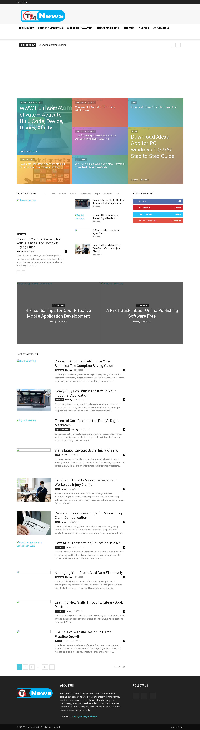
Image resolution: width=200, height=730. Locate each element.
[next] (179, 45)
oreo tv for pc (177, 727)
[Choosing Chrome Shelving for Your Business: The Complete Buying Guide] (42, 217)
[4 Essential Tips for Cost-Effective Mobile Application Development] (58, 313)
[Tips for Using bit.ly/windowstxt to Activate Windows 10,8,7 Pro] (100, 144)
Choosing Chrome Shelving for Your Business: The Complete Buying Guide (38, 243)
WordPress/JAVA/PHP (79, 27)
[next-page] (23, 272)
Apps (97, 193)
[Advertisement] (100, 72)
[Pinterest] (176, 2)
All (45, 193)
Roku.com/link (27, 160)
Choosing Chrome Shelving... (53, 44)
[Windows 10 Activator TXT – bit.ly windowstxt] (100, 115)
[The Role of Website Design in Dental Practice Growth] (34, 641)
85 (45, 667)
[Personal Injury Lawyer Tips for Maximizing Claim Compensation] (34, 523)
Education (60, 547)
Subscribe (176, 221)
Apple (73, 193)
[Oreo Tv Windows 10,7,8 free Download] (155, 115)
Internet (129, 27)
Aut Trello (80, 160)
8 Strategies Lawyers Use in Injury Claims (86, 450)
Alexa (134, 131)
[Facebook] (170, 2)
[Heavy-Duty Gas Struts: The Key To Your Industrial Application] (82, 204)
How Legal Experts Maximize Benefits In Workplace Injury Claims (107, 248)
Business (21, 234)
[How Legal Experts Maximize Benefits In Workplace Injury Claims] (82, 249)
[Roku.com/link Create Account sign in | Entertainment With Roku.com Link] (44, 172)
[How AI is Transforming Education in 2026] (34, 552)
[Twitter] (181, 2)
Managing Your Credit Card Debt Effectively (89, 573)
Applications (161, 27)
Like (179, 201)
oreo (134, 103)
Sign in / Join (22, 2)
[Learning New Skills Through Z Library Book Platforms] (34, 612)
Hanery (23, 151)
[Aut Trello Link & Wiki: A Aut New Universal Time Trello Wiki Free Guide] (100, 172)
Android (144, 27)
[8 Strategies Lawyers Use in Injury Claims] (82, 234)
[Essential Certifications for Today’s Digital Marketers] (82, 219)
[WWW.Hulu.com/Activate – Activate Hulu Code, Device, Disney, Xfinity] (44, 126)
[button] (179, 28)
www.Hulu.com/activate (31, 103)
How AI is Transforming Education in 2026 (87, 543)
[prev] (174, 45)
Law (57, 455)
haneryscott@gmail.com (84, 716)
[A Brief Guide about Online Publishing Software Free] (142, 314)
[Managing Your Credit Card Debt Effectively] (34, 582)
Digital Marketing (108, 27)
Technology (26, 27)
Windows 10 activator (85, 103)
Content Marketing (50, 27)
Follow (177, 207)
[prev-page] (18, 272)
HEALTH (59, 641)
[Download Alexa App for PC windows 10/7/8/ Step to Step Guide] (155, 155)
